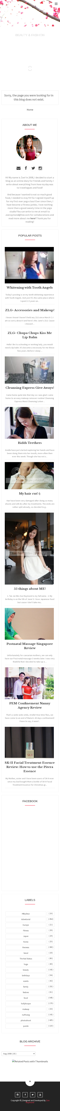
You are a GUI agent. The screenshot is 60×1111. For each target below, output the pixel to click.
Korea (25, 942)
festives (26, 992)
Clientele (37, 1069)
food (26, 998)
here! (33, 218)
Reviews (25, 947)
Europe (26, 925)
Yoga (26, 964)
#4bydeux (26, 913)
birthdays (26, 975)
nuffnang (26, 1015)
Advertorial (25, 919)
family (25, 986)
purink (25, 1026)
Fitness (26, 930)
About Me (22, 1069)
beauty (26, 970)
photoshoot (26, 1020)
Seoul (26, 953)
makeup (25, 1009)
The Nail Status (26, 958)
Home (30, 109)
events (25, 981)
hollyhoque (26, 1003)
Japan (25, 936)
